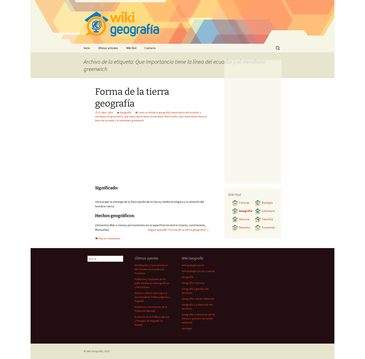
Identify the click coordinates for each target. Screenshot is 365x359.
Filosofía (267, 219)
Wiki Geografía (94, 351)
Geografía (125, 112)
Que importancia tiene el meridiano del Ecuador (151, 116)
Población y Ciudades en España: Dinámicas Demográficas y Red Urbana (152, 283)
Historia (244, 219)
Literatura (268, 211)
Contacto (150, 48)
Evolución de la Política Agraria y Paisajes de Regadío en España (152, 320)
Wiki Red (131, 48)
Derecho (244, 227)
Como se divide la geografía (154, 112)
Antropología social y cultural (198, 271)
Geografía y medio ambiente (198, 298)
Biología (267, 203)
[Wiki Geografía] (182, 22)
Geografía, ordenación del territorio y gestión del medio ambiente (198, 318)
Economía (268, 227)
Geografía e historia (193, 283)
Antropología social (193, 265)
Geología (187, 328)
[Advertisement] (129, 156)
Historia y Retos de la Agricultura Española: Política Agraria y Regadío (152, 297)
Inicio (87, 48)
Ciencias (244, 203)
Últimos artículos (108, 48)
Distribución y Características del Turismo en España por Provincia (151, 269)
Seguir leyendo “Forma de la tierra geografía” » (178, 230)
